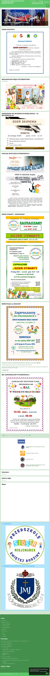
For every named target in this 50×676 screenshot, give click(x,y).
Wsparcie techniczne (6, 622)
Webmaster (4, 620)
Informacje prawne (5, 625)
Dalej (29, 435)
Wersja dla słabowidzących (6, 673)
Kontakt (3, 634)
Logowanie (40, 1)
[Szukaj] (42, 3)
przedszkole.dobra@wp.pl (7, 642)
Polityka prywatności (6, 627)
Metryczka (4, 629)
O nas (3, 632)
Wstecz (4, 435)
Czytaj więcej (5, 370)
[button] (34, 1)
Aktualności (4, 636)
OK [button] (46, 673)
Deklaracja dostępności (6, 624)
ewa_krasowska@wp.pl (6, 656)
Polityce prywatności (43, 671)
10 (26, 435)
